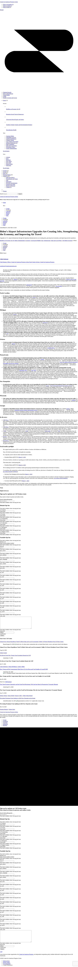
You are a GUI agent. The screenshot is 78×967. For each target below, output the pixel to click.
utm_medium (3, 555)
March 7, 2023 (25, 480)
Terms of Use (6, 961)
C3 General (3, 509)
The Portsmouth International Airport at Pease (61, 385)
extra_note (2, 616)
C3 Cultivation (3, 523)
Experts (5, 170)
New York (8, 162)
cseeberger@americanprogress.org (8, 266)
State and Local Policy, (56, 240)
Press (4, 173)
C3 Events (2, 514)
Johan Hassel (29, 695)
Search (1, 193)
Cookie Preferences (7, 965)
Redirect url (3, 542)
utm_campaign (3, 559)
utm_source (3, 550)
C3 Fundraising (3, 518)
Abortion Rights (10, 136)
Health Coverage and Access (10, 97)
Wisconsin (8, 165)
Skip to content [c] (7, 6)
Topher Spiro (12, 709)
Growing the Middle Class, (37, 240)
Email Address (6, 499)
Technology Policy (10, 147)
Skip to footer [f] (7, 7)
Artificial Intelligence (11, 138)
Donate (2, 9)
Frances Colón (18, 695)
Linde (26, 431)
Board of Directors (10, 185)
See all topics (6, 151)
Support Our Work (10, 184)
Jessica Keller (11, 695)
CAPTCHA (3, 634)
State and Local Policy (11, 145)
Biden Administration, (20, 240)
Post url (2, 546)
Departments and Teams (12, 179)
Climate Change (10, 140)
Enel (59, 431)
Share (4, 202)
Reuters (5, 436)
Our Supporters (6, 963)
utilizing (74, 400)
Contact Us (9, 187)
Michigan (8, 160)
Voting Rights (6, 95)
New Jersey (9, 161)
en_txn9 (2, 607)
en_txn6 (2, 594)
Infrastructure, (47, 240)
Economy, (28, 240)
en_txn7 (2, 598)
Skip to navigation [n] (8, 4)
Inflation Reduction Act (11, 143)
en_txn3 (2, 581)
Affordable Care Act (11, 137)
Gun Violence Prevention (12, 141)
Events (4, 172)
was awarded (59, 286)
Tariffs (4, 96)
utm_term (2, 568)
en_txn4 (2, 585)
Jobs (7, 180)
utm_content (3, 563)
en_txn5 (2, 589)
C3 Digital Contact (4, 531)
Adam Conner (3, 652)
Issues (4, 100)
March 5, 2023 (22, 457)
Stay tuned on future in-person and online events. (15, 809)
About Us (5, 176)
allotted (15, 279)
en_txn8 (2, 603)
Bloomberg (5, 440)
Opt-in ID (2, 631)
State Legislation (10, 144)
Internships (8, 181)
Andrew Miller (21, 666)
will (7, 333)
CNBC (4, 431)
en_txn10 (2, 611)
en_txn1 (2, 572)
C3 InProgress (3, 527)
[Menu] (39, 89)
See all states (6, 168)
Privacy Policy (6, 962)
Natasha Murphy (4, 709)
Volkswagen (47, 431)
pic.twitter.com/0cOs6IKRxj (61, 478)
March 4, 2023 (22, 465)
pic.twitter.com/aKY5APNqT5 (10, 471)
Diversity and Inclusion (11, 183)
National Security (7, 92)
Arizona (8, 157)
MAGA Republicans (8, 93)
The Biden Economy (67, 240)
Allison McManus (12, 666)
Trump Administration (11, 148)
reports (34, 297)
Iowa (7, 158)
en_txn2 (2, 576)
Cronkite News (51, 347)
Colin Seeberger (4, 666)
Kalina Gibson (3, 695)
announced (29, 284)
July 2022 (33, 370)
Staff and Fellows (10, 177)
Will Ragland (8, 681)
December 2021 (23, 370)
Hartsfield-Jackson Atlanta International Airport (26, 410)
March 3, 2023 (28, 474)
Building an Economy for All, (7, 240)
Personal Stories (7, 174)
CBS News (6, 420)
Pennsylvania (9, 164)
